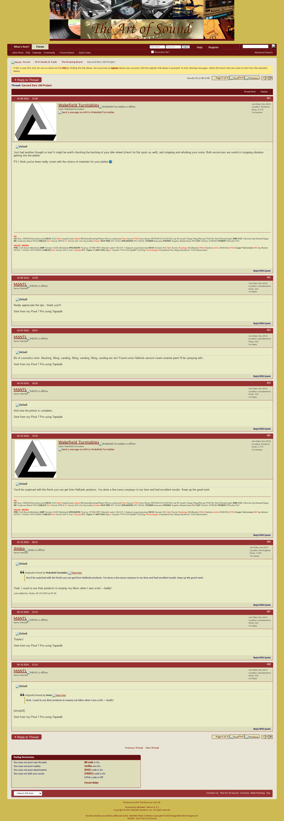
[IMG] (87, 770)
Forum (40, 46)
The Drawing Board (72, 62)
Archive (244, 793)
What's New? (21, 46)
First (240, 77)
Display (264, 92)
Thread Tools (250, 92)
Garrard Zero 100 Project (37, 85)
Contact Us (212, 793)
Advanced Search (263, 52)
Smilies (88, 766)
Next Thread (152, 748)
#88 (269, 664)
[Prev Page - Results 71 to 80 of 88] (251, 78)
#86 (269, 542)
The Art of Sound (229, 793)
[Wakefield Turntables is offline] (35, 122)
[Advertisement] (142, 198)
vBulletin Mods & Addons (141, 816)
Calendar (36, 52)
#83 (269, 330)
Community (49, 52)
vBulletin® (141, 807)
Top (268, 793)
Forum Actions (67, 52)
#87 (269, 612)
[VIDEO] (88, 773)
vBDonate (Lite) (121, 816)
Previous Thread (134, 748)
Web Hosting (258, 793)
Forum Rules (91, 782)
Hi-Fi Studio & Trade (46, 62)
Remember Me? (162, 52)
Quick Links (85, 52)
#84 (269, 383)
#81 (269, 98)
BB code (88, 762)
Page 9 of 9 (222, 78)
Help (199, 47)
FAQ (28, 52)
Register (214, 47)
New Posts (17, 52)
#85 (269, 435)
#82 (269, 277)
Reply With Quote (262, 271)
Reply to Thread (26, 80)
